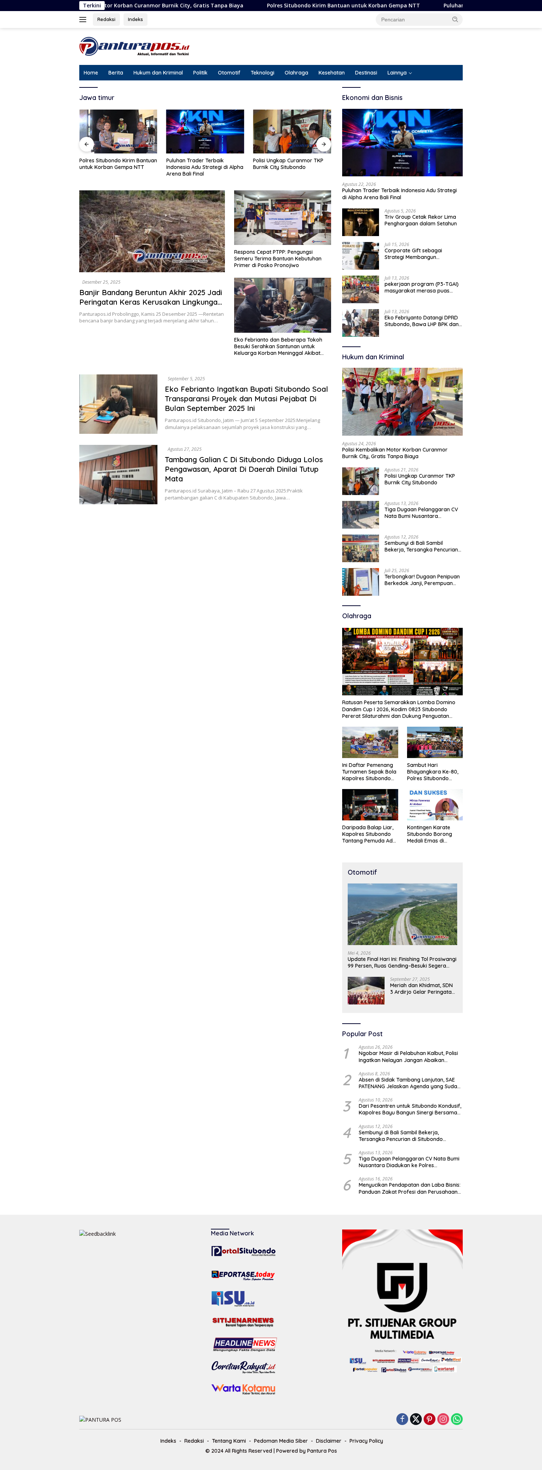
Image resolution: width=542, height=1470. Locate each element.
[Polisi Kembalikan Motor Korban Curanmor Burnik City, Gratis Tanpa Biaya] (402, 402)
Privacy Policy (366, 1441)
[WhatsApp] (457, 1419)
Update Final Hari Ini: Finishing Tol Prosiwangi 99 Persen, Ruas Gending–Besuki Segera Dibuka (402, 962)
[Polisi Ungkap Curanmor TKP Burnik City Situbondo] (292, 131)
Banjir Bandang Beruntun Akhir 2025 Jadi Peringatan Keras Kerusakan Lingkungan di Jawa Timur (150, 302)
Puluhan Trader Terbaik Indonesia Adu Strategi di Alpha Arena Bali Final (204, 167)
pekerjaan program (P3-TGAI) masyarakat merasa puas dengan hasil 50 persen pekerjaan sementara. (422, 287)
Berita (115, 72)
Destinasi (366, 72)
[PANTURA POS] (134, 45)
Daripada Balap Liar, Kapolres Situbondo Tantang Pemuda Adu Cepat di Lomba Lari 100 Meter (369, 834)
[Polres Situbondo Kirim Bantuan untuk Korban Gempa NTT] (118, 131)
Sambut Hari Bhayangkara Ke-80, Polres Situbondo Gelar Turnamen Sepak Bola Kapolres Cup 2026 (433, 772)
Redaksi (106, 19)
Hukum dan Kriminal (158, 72)
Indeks (135, 19)
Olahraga (296, 72)
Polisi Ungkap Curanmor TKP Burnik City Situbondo (288, 163)
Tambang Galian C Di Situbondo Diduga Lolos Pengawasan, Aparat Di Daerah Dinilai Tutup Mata (244, 469)
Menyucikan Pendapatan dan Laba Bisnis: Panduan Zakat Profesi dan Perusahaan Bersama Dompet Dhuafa (410, 1188)
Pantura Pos (322, 1450)
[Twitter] (416, 1419)
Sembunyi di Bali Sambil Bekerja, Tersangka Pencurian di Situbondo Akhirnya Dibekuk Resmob (422, 546)
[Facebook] (402, 1419)
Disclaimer (328, 1441)
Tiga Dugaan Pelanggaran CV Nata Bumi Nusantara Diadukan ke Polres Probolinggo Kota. (421, 512)
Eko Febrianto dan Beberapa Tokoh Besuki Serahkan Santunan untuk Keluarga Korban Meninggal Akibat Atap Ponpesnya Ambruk (278, 346)
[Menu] (84, 19)
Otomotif (229, 72)
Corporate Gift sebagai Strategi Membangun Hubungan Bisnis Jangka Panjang (415, 253)
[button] (455, 19)
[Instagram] (443, 1419)
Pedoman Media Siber (281, 1441)
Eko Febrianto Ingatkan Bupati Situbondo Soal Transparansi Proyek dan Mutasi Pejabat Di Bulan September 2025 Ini (246, 398)
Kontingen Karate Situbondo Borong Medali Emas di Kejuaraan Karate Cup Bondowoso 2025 (434, 834)
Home (91, 72)
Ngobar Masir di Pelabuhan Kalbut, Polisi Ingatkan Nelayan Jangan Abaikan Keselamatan (408, 1056)
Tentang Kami (229, 1441)
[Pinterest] (429, 1419)
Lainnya (397, 72)
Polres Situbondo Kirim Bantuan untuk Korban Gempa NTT (290, 5)
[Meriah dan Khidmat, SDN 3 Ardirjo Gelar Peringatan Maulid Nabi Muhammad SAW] (366, 990)
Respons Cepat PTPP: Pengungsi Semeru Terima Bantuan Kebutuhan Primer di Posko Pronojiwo (278, 259)
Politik (200, 72)
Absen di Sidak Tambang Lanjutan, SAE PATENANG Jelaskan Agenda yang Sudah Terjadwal (409, 1083)
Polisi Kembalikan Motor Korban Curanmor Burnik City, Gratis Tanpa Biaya (395, 453)
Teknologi (262, 72)
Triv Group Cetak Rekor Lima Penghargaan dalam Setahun (421, 220)
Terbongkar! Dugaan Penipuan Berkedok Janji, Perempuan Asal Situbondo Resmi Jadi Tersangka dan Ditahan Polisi (422, 580)
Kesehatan (332, 72)
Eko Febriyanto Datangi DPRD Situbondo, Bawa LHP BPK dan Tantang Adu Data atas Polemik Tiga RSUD (422, 321)
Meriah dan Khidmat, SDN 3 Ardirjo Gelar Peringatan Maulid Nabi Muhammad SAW (422, 988)
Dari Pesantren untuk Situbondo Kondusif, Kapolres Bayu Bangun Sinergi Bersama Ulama (410, 1109)
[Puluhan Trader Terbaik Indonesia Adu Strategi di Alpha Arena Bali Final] (205, 131)
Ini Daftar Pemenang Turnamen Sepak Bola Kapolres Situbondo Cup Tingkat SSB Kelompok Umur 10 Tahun (369, 772)
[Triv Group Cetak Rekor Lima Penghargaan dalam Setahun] (360, 222)
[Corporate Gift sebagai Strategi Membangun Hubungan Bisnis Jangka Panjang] (360, 256)
